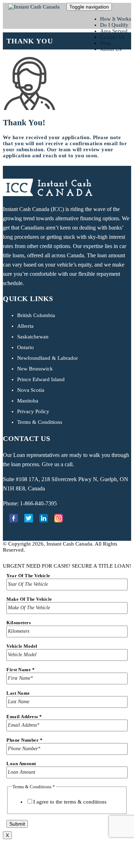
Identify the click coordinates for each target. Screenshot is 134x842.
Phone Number (24, 740)
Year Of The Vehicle (28, 575)
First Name (20, 669)
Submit (17, 824)
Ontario (25, 347)
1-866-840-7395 (38, 503)
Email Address (24, 716)
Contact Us (112, 37)
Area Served (114, 31)
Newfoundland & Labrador (47, 358)
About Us (110, 49)
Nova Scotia (30, 390)
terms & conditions (85, 802)
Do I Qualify (114, 25)
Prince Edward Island (41, 379)
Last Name (18, 693)
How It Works (115, 19)
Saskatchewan (33, 337)
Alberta (25, 326)
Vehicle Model (22, 646)
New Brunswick (35, 369)
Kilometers (18, 622)
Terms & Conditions (39, 422)
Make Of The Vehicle (29, 599)
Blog (105, 43)
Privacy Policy (33, 411)
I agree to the (69, 802)
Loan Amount (21, 763)
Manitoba (27, 401)
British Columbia (36, 315)
